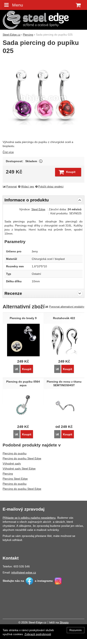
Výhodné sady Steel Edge (19, 468)
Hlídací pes (27, 186)
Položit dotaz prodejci (51, 186)
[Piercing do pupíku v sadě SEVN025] (43, 98)
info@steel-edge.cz (23, 572)
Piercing (8, 473)
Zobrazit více (41, 161)
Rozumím (75, 630)
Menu (17, 5)
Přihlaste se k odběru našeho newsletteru (29, 517)
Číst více (8, 152)
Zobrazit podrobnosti (37, 634)
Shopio (64, 622)
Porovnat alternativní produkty (66, 306)
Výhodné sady (12, 463)
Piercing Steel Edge (15, 478)
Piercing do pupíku (15, 453)
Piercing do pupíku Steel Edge (22, 458)
